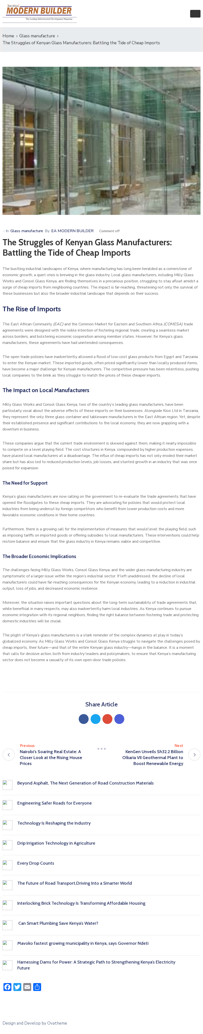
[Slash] (101, 748)
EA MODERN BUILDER (72, 231)
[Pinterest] (107, 719)
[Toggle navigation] (195, 14)
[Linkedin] (119, 719)
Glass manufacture (37, 36)
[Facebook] (84, 719)
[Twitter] (96, 719)
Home (8, 36)
